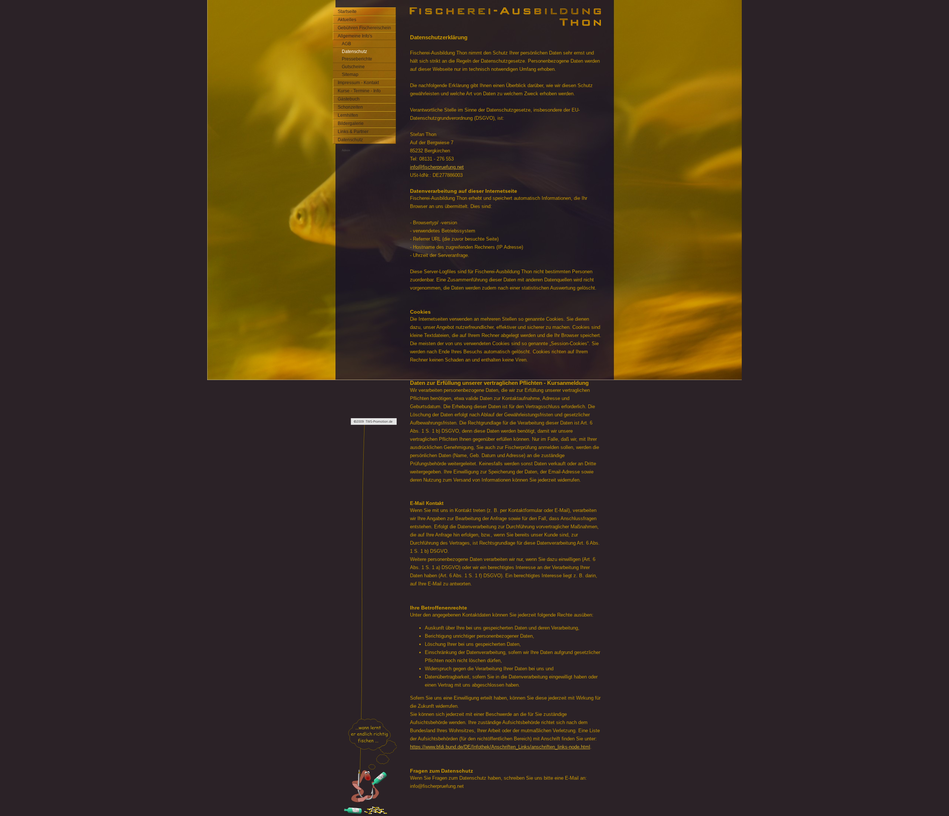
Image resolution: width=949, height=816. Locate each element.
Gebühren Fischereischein (364, 27)
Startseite (347, 11)
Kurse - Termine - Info (359, 90)
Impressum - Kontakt (358, 82)
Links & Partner (353, 131)
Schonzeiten (350, 107)
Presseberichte (357, 59)
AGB (346, 43)
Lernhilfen (348, 115)
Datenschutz (354, 51)
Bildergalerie (351, 123)
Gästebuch (349, 99)
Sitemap (350, 74)
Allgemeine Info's (355, 36)
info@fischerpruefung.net (437, 167)
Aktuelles (347, 19)
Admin (346, 150)
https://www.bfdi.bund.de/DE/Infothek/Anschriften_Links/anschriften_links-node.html (500, 747)
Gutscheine (353, 66)
